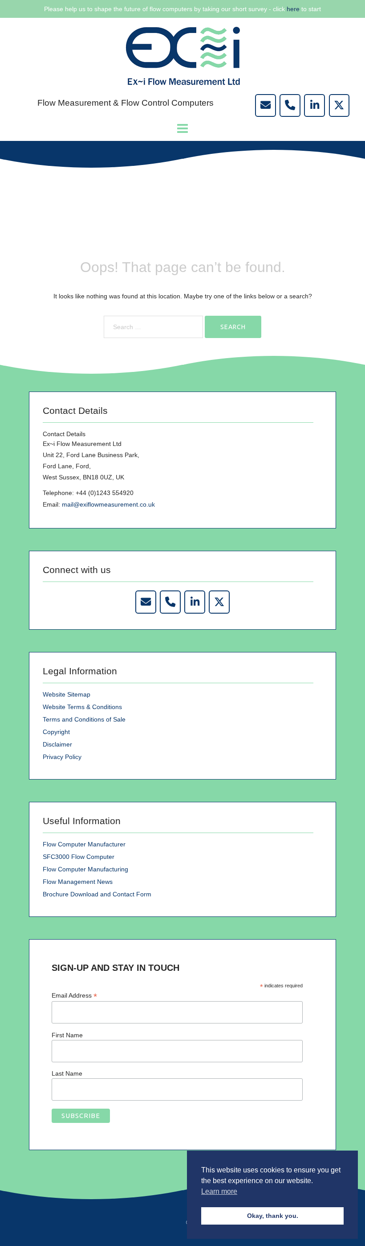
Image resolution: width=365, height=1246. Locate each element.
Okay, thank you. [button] (272, 1215)
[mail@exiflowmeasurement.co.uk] (265, 105)
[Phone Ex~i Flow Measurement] (170, 601)
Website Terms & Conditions (82, 706)
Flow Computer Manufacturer (84, 844)
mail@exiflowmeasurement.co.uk (108, 504)
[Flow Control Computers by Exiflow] (314, 105)
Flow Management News (78, 881)
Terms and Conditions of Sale (84, 719)
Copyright (56, 731)
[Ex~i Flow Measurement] (183, 55)
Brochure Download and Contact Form (97, 894)
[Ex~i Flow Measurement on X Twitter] (219, 601)
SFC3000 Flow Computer (78, 856)
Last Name (67, 1073)
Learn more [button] (219, 1191)
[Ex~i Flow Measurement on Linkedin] (194, 601)
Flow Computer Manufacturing (85, 869)
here (293, 8)
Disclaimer (57, 744)
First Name (67, 1035)
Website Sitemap (66, 694)
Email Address (74, 995)
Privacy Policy (62, 756)
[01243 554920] (290, 105)
